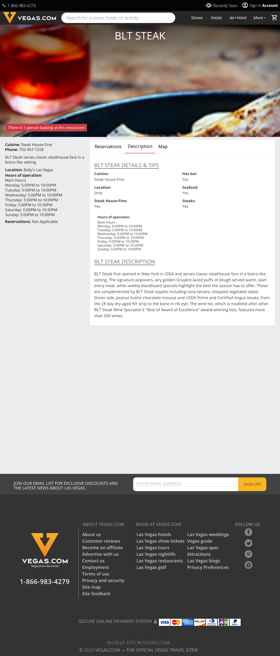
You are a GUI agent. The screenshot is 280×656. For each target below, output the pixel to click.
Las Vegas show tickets (160, 541)
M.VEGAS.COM (138, 643)
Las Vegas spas (202, 548)
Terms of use (95, 574)
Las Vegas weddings (208, 534)
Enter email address (159, 484)
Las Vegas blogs (203, 561)
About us (91, 534)
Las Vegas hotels (153, 534)
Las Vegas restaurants (159, 561)
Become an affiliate (102, 548)
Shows (197, 18)
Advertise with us (100, 554)
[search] (118, 18)
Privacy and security (103, 580)
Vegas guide (199, 541)
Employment (95, 567)
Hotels (216, 18)
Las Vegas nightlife (156, 554)
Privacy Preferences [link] (208, 567)
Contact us (93, 561)
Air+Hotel (238, 18)
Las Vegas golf (151, 567)
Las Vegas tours (152, 548)
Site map (91, 587)
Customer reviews (101, 541)
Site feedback (96, 594)
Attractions (199, 554)
